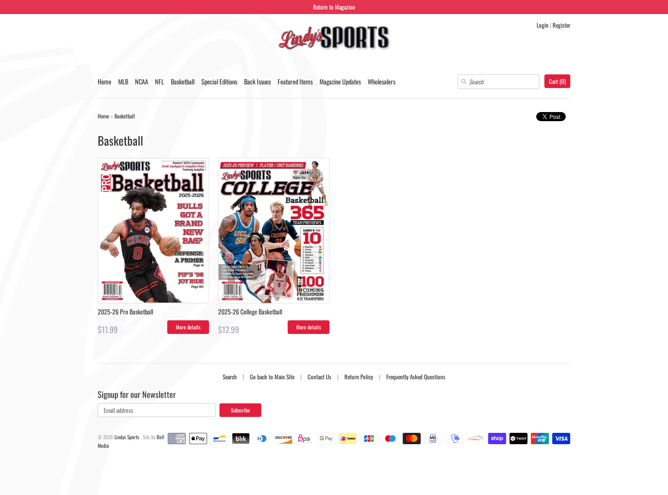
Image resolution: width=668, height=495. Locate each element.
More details (188, 327)
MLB (123, 81)
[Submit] (464, 81)
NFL (159, 81)
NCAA (141, 81)
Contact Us (319, 376)
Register (561, 24)
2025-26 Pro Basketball (125, 311)
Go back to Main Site (272, 376)
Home (104, 81)
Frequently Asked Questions (415, 376)
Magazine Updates (340, 81)
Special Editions (219, 81)
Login (542, 24)
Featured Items (295, 81)
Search (230, 376)
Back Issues (257, 81)
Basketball (182, 81)
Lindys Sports (127, 437)
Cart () (557, 81)
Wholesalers (381, 81)
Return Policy (358, 376)
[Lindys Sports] (334, 39)
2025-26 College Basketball (250, 311)
